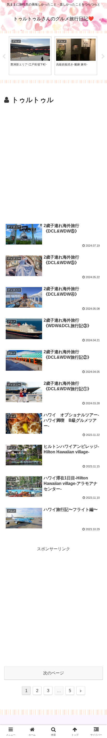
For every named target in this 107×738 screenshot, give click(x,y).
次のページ (53, 673)
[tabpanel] (30, 55)
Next (103, 56)
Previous (3, 56)
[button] (96, 657)
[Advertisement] (53, 162)
